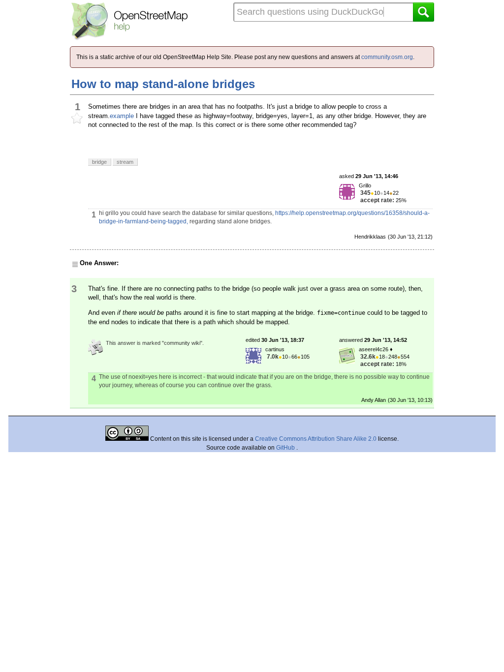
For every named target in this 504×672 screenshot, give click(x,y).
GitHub (286, 447)
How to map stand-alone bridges (163, 84)
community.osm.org (387, 57)
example (122, 116)
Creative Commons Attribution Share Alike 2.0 (316, 438)
